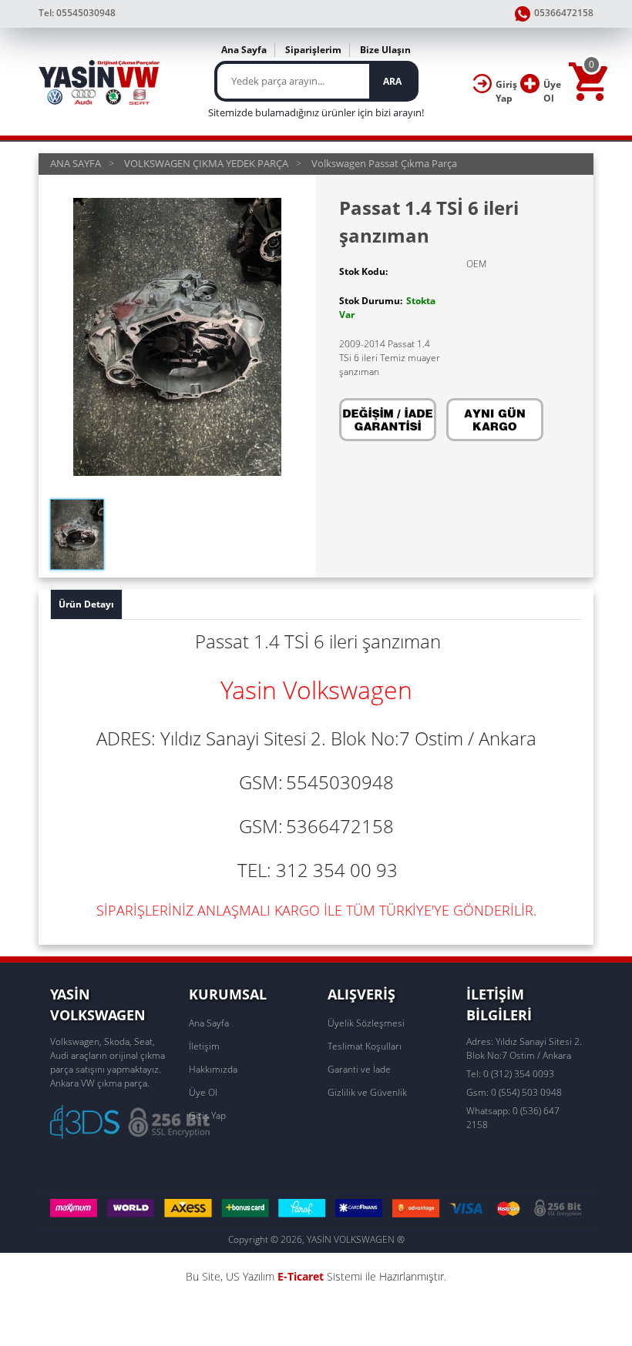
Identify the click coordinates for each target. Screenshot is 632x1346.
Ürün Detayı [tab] (86, 604)
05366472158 (563, 12)
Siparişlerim (313, 49)
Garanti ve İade (359, 1069)
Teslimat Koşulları (365, 1046)
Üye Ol (203, 1092)
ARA (392, 81)
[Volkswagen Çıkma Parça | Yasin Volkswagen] (99, 82)
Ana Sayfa (244, 49)
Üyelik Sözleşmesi (366, 1023)
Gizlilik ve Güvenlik (367, 1092)
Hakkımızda (213, 1069)
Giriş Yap (207, 1115)
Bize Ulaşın (385, 49)
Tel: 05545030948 (77, 12)
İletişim (204, 1046)
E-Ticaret (300, 1276)
